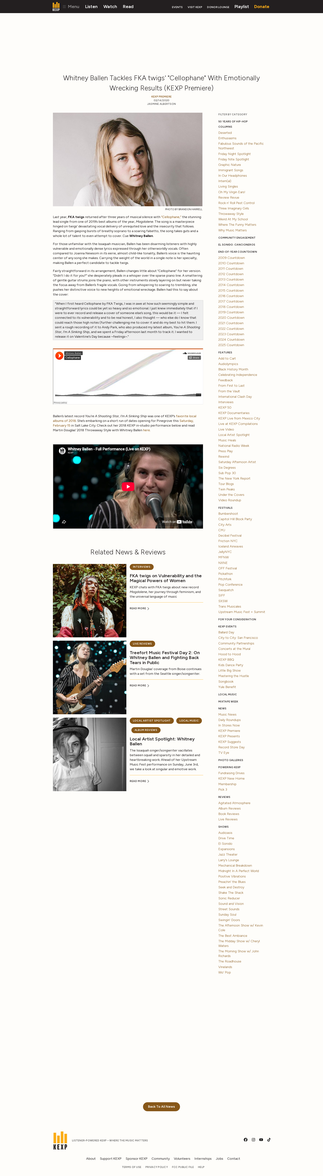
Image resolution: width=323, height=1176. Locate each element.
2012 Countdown (231, 274)
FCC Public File (183, 1167)
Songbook (225, 681)
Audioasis (225, 833)
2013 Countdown (231, 279)
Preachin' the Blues (232, 882)
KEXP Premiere (161, 96)
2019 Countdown (231, 312)
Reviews (224, 797)
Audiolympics (228, 364)
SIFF (221, 595)
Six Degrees (227, 467)
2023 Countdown (231, 334)
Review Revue (228, 197)
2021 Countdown (231, 323)
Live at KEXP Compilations (238, 424)
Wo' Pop (224, 972)
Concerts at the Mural (234, 649)
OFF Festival (227, 568)
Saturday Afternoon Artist (237, 462)
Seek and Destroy (231, 887)
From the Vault (229, 391)
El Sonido (225, 844)
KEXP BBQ (226, 660)
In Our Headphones (232, 176)
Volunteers (182, 1159)
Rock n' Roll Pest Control (236, 203)
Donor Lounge (218, 7)
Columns (225, 126)
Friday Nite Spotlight (233, 159)
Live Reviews (142, 643)
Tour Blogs (226, 484)
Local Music (189, 720)
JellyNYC (225, 552)
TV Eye (223, 753)
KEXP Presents (229, 736)
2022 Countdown (231, 329)
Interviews (141, 566)
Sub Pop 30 (227, 473)
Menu (73, 6)
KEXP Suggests (229, 742)
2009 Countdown (231, 258)
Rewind (223, 456)
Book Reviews (228, 814)
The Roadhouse (229, 961)
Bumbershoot (228, 514)
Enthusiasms (227, 138)
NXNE (223, 563)
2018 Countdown (231, 307)
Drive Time (226, 838)
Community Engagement (237, 237)
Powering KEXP (229, 767)
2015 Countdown (231, 290)
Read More (138, 608)
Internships (203, 1159)
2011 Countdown (230, 269)
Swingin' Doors (229, 920)
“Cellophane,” (171, 217)
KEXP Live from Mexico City (239, 418)
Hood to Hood (229, 654)
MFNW (223, 557)
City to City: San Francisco (238, 638)
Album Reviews (146, 730)
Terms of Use (131, 1167)
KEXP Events (227, 626)
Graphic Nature (229, 165)
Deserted (225, 133)
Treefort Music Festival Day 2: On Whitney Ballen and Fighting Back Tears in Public (165, 657)
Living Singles (228, 186)
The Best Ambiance (232, 936)
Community (161, 1159)
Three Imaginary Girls (233, 208)
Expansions (226, 849)
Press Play (225, 451)
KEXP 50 (224, 407)
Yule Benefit (227, 687)
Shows (223, 826)
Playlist (241, 6)
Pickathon (225, 574)
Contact (233, 1159)
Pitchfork (224, 579)
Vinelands (225, 967)
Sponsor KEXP (136, 1159)
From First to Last (231, 386)
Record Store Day (231, 747)
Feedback (225, 380)
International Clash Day (235, 397)
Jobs (219, 1159)
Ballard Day (226, 632)
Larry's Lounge (228, 860)
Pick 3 (222, 789)
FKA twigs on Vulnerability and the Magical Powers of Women (166, 578)
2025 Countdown (231, 345)
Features (225, 352)
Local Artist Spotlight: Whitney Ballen (162, 741)
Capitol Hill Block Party (235, 519)
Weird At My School (233, 219)
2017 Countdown (231, 301)
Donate (262, 6)
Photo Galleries (230, 760)
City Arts (224, 525)
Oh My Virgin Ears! (231, 192)
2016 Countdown (231, 296)
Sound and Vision (231, 904)
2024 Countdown (231, 339)
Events (177, 7)
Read (128, 6)
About (91, 1159)
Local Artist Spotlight (152, 720)
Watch (110, 6)
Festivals (225, 507)
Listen (91, 6)
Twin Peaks (226, 489)
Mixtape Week (228, 701)
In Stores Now (229, 725)
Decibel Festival (230, 535)
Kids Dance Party (230, 665)
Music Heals (227, 440)
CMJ (221, 530)
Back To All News (161, 1107)
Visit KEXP (195, 7)
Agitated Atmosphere (234, 803)
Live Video (226, 429)
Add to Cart (227, 358)
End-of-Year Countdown (237, 251)
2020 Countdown (231, 318)
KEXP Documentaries (234, 413)
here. (146, 430)
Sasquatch (226, 590)
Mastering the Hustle (233, 676)
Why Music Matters (232, 230)
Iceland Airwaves (230, 546)
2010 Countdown (231, 263)
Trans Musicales (229, 606)
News (222, 708)
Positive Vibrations (232, 876)
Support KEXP (110, 1159)
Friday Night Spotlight (234, 154)
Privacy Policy (156, 1167)
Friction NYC (228, 541)
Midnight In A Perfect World (238, 871)
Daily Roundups (229, 720)
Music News (227, 714)
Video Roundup (229, 500)
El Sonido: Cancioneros (236, 244)
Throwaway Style (231, 214)
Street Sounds (228, 909)
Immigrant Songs (230, 170)
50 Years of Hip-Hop (233, 121)
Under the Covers (231, 495)
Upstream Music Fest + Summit (241, 612)
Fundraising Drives (231, 773)
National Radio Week (233, 446)
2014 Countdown (231, 285)
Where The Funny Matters (237, 225)
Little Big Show (229, 670)
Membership (227, 784)
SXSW (223, 601)
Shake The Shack (230, 893)
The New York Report (234, 478)
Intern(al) (224, 181)
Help (201, 1167)
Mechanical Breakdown (235, 865)
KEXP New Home (231, 778)
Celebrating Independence (237, 375)
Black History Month (233, 369)
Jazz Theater (227, 854)
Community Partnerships (236, 643)
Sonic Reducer (229, 898)
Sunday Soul (227, 914)
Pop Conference (230, 584)
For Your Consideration (237, 619)
